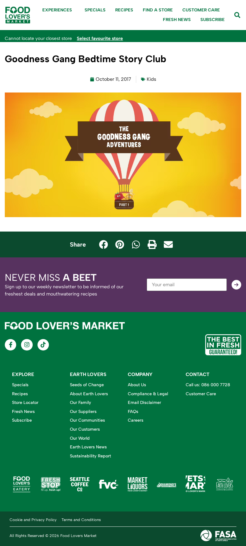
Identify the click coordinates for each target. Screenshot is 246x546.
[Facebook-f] (10, 344)
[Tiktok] (43, 344)
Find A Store (158, 10)
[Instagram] (26, 344)
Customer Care (201, 10)
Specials (95, 10)
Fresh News (177, 19)
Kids (151, 79)
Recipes (124, 10)
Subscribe (212, 19)
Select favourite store (100, 38)
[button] (103, 244)
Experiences (57, 10)
